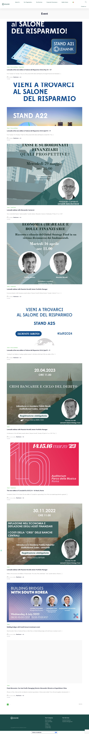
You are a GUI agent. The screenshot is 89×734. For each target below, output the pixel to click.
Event (8, 67)
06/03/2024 (8, 359)
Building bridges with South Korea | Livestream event (23, 627)
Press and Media (48, 721)
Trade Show (21, 67)
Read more (16, 77)
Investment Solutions (66, 720)
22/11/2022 (8, 578)
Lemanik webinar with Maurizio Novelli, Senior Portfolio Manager (27, 289)
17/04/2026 (8, 78)
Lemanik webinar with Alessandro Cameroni (20, 210)
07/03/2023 (8, 499)
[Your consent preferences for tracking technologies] (1, 550)
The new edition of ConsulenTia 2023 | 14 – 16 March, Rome (25, 490)
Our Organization (28, 2)
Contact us (83, 6)
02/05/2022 (8, 697)
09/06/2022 (8, 636)
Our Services (39, 2)
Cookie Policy (48, 727)
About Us (17, 2)
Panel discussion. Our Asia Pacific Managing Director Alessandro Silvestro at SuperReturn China (37, 688)
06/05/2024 (8, 219)
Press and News (14, 67)
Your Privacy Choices (48, 732)
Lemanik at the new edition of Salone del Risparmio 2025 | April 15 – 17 (29, 131)
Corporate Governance (51, 2)
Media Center (65, 2)
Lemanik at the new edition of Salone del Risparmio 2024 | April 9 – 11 (28, 350)
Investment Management (67, 721)
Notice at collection (36, 732)
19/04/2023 (8, 438)
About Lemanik (48, 720)
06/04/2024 (8, 298)
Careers (46, 723)
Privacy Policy (48, 726)
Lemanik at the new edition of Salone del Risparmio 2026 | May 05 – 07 (29, 70)
